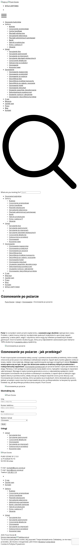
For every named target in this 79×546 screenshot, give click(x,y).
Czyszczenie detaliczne (18, 61)
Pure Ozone (9, 302)
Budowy (12, 27)
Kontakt (8, 110)
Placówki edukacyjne (17, 33)
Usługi (7, 49)
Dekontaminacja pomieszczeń (20, 92)
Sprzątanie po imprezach (18, 56)
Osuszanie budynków (13, 22)
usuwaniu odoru (21, 342)
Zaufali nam (9, 104)
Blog (6, 108)
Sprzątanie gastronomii (18, 54)
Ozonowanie (13, 65)
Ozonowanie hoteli (16, 86)
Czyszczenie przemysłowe (19, 29)
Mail (2, 411)
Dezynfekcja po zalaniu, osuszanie (22, 83)
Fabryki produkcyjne (17, 42)
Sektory (8, 489)
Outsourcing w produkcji (18, 63)
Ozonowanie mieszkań (17, 88)
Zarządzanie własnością (18, 36)
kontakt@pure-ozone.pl (16, 468)
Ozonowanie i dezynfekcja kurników (22, 97)
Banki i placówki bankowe (19, 504)
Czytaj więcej (50, 542)
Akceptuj (41, 542)
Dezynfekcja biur (15, 79)
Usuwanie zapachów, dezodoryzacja (22, 90)
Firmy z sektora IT (15, 45)
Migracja (8, 101)
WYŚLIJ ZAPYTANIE (12, 6)
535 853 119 (12, 472)
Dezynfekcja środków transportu (21, 81)
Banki (11, 40)
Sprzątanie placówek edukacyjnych (22, 58)
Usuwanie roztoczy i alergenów (20, 95)
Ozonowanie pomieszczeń (35, 366)
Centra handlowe (15, 31)
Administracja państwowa (19, 502)
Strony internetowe (8, 537)
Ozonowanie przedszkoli (18, 74)
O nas (7, 99)
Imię (2, 399)
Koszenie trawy (14, 67)
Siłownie (12, 47)
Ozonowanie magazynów (18, 72)
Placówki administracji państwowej (22, 38)
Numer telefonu (7, 405)
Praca (7, 106)
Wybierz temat (6, 418)
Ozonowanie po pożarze (18, 76)
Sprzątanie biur (15, 52)
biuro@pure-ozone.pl (15, 470)
